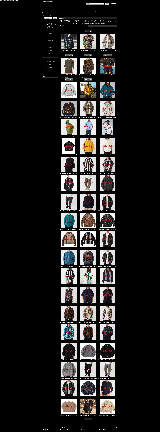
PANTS (50, 50)
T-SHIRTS (50, 47)
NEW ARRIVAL (50, 67)
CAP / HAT (50, 53)
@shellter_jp (50, 33)
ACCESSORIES (50, 56)
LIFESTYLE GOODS (50, 61)
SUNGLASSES (50, 58)
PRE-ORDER (50, 70)
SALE (50, 64)
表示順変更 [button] (92, 25)
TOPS (50, 45)
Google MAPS (50, 27)
